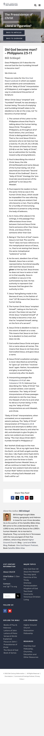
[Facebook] (5, 611)
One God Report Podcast (27, 545)
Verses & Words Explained (10, 637)
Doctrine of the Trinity (30, 578)
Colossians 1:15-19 (16, 383)
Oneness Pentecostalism (30, 584)
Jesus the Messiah (31, 572)
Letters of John (10, 631)
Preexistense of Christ (10, 645)
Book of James (9, 653)
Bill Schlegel (24, 511)
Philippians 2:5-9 (16, 380)
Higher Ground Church (30, 626)
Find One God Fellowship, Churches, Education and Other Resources (31, 651)
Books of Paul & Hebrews (10, 626)
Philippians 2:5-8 (27, 424)
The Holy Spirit (30, 574)
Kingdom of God (31, 588)
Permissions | (9, 676)
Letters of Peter (10, 633)
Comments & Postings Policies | (24, 676)
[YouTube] (10, 611)
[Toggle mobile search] (35, 5)
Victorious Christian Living (32, 598)
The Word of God (10, 650)
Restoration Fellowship (29, 632)
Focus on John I (10, 642)
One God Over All (31, 569)
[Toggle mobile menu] (40, 5)
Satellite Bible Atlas (16, 548)
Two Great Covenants (28, 592)
